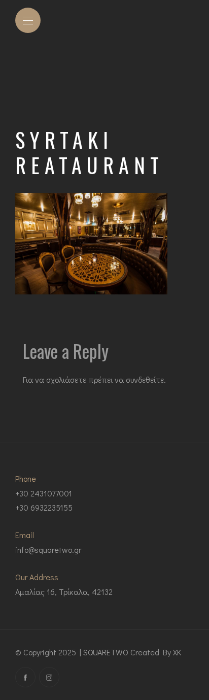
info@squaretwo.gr (48, 549)
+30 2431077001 (43, 493)
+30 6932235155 (44, 507)
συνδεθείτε (145, 379)
